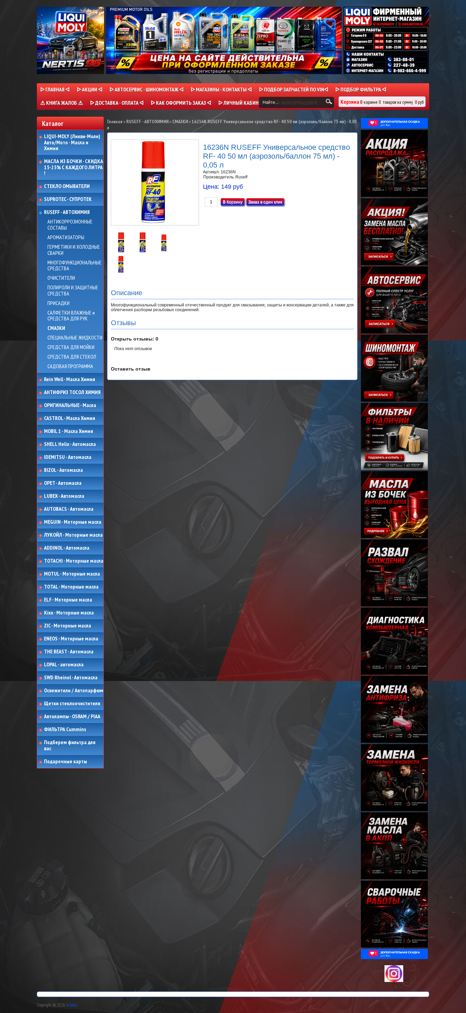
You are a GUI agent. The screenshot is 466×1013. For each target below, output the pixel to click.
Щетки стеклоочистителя (72, 703)
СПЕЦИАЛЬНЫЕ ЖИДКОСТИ (74, 338)
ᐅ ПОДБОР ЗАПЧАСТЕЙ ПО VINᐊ (293, 89)
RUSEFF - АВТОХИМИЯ (67, 212)
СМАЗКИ (56, 328)
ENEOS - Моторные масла (71, 639)
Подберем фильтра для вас (70, 745)
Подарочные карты (65, 761)
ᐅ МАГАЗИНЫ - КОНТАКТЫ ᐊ (221, 89)
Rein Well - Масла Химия (69, 379)
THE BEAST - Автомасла (68, 652)
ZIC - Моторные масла (67, 626)
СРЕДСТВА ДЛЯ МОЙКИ (70, 347)
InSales (71, 1005)
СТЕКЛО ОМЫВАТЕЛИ (67, 186)
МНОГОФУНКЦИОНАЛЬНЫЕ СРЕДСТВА (74, 266)
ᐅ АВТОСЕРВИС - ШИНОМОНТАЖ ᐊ (147, 89)
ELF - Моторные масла (68, 600)
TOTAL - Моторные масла (71, 587)
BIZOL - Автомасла (63, 470)
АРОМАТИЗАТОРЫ (65, 237)
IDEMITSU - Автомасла (67, 457)
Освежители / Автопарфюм (73, 691)
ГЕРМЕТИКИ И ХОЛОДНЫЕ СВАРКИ (73, 250)
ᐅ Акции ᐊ (89, 89)
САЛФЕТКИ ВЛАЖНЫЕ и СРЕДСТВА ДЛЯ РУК (71, 316)
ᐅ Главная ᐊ (55, 89)
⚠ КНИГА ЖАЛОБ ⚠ (61, 102)
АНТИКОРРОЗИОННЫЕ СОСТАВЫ (69, 225)
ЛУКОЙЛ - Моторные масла (73, 535)
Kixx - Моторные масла (69, 613)
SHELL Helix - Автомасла (70, 444)
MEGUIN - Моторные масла (72, 522)
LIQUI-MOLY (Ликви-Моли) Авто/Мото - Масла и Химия (72, 142)
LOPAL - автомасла (64, 665)
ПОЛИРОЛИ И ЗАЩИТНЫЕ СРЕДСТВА (72, 290)
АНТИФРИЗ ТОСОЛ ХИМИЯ (72, 392)
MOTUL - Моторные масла (72, 574)
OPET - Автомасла (63, 483)
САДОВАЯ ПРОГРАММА (70, 366)
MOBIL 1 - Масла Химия (68, 431)
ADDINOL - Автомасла (66, 548)
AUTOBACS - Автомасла (68, 509)
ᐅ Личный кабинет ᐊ (243, 102)
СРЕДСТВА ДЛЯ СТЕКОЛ (71, 357)
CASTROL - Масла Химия (69, 418)
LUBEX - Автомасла (64, 496)
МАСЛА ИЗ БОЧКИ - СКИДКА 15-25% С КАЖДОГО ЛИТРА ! (73, 167)
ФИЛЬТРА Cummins (65, 729)
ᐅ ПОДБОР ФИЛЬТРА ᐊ (360, 89)
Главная (114, 121)
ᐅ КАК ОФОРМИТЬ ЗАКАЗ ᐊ (181, 102)
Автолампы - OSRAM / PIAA (72, 716)
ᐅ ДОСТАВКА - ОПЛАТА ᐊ (117, 102)
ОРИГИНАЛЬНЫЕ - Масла (70, 405)
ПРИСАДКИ (58, 303)
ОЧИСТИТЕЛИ (61, 278)
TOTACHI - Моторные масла (73, 561)
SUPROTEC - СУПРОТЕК (68, 199)
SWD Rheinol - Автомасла (71, 678)
